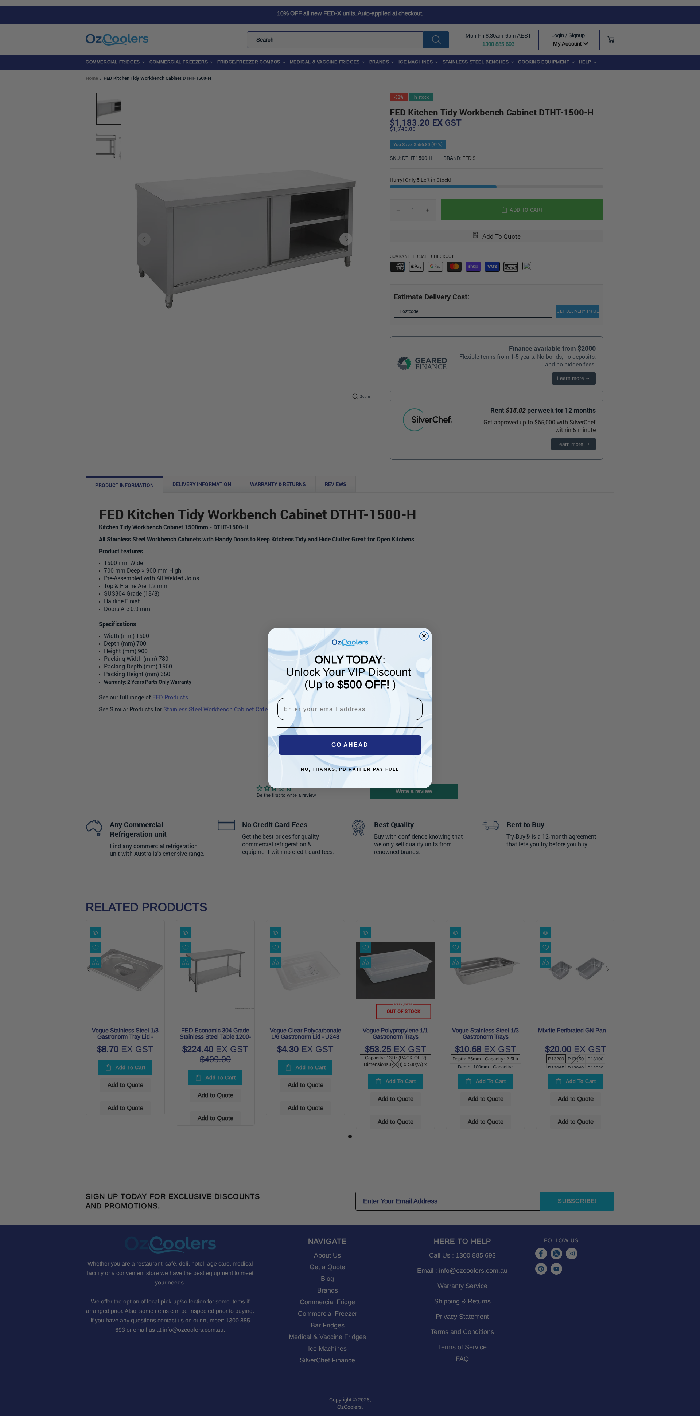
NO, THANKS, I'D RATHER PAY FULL (350, 769)
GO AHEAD (350, 745)
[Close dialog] (424, 636)
